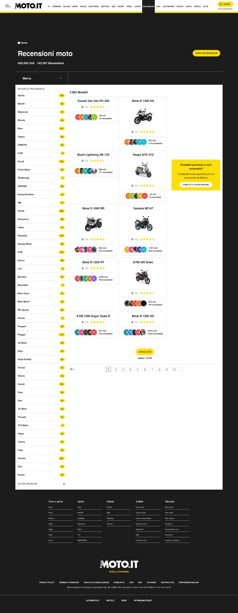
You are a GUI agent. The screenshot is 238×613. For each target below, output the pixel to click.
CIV (79, 535)
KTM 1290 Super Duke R (93, 316)
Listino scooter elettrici (143, 518)
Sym (20, 400)
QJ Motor (22, 342)
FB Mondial (23, 177)
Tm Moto (22, 408)
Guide (50, 524)
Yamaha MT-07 (143, 208)
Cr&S (20, 153)
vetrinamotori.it (143, 600)
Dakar (80, 529)
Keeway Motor (25, 243)
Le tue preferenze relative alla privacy (50, 611)
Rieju (20, 351)
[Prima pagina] (72, 369)
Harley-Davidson (26, 194)
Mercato (169, 501)
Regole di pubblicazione (96, 582)
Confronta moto (141, 540)
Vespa (21, 433)
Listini (139, 501)
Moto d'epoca (169, 518)
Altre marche (27, 483)
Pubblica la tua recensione (196, 185)
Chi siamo (151, 582)
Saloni (110, 501)
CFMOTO (22, 144)
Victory (21, 441)
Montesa (22, 276)
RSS (140, 582)
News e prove (56, 501)
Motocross (81, 524)
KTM (20, 252)
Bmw (20, 128)
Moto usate (169, 513)
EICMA (109, 507)
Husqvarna (23, 219)
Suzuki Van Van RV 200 (93, 101)
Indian (21, 227)
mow (124, 600)
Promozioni (169, 535)
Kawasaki (22, 235)
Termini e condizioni (69, 582)
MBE (108, 513)
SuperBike (81, 518)
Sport (81, 501)
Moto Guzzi (23, 293)
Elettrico (51, 518)
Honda (21, 210)
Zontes (21, 474)
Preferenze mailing (189, 582)
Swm (20, 392)
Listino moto (140, 507)
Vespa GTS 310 (143, 154)
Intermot (110, 524)
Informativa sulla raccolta (14, 611)
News (50, 507)
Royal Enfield (24, 359)
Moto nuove (169, 507)
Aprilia (21, 95)
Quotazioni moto (141, 524)
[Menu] (8, 6)
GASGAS (22, 186)
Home (24, 42)
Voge (20, 449)
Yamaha (22, 458)
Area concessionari (225, 9)
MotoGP (80, 513)
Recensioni (139, 529)
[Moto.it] (28, 5)
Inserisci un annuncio (172, 540)
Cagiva (21, 136)
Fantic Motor (24, 169)
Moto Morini (24, 301)
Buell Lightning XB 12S (93, 154)
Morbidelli (23, 285)
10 (174, 369)
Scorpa (21, 367)
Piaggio (22, 334)
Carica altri (145, 352)
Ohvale (21, 318)
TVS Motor (23, 425)
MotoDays (110, 518)
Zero (20, 466)
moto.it (110, 600)
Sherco (21, 375)
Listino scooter (141, 513)
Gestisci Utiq (167, 582)
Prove (50, 513)
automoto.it (92, 600)
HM (19, 202)
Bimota (21, 120)
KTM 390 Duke (143, 262)
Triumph (22, 416)
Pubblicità (119, 582)
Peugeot (22, 326)
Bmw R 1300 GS (143, 101)
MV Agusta (23, 309)
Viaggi (51, 529)
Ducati (21, 161)
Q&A (137, 535)
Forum (51, 540)
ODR (131, 582)
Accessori (168, 524)
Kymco (21, 260)
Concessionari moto (172, 529)
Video (50, 535)
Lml (20, 268)
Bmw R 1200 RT (93, 262)
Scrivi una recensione (206, 53)
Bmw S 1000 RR (93, 208)
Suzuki (21, 383)
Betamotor (23, 111)
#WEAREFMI (82, 540)
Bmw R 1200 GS (143, 316)
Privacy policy (46, 582)
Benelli (21, 103)
